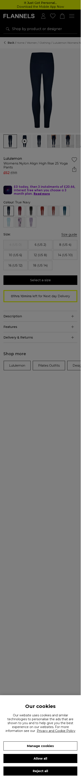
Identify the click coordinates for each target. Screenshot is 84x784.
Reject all (40, 771)
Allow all (40, 758)
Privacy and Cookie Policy (56, 731)
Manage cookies (40, 746)
